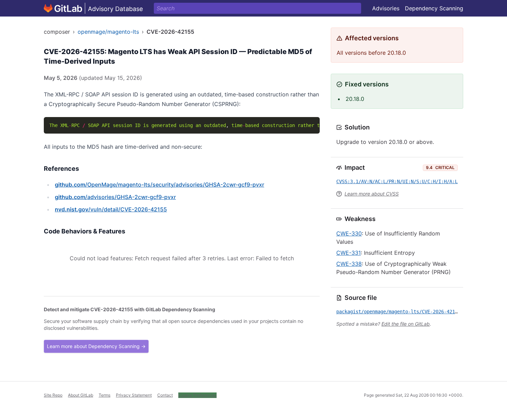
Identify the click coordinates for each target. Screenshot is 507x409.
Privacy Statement (134, 395)
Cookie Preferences (197, 395)
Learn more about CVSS (372, 194)
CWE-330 (349, 233)
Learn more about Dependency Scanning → (96, 346)
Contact (165, 395)
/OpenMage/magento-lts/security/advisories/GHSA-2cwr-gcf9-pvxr (159, 184)
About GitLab (80, 395)
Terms (104, 395)
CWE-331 (348, 252)
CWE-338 (349, 263)
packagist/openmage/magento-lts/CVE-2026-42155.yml (403, 311)
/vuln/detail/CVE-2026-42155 (111, 209)
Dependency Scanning (434, 8)
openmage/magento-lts (108, 31)
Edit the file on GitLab (405, 324)
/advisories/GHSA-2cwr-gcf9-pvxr (115, 196)
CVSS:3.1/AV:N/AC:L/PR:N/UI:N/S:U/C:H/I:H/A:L (397, 181)
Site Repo (53, 395)
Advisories (385, 8)
